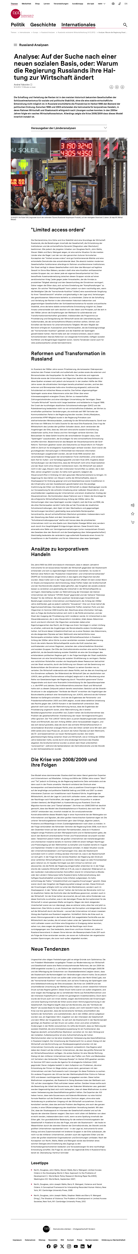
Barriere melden (91, 1240)
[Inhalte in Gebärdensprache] (119, 4)
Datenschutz (30, 1240)
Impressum (17, 1240)
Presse (79, 1240)
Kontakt (70, 1240)
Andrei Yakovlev (23, 84)
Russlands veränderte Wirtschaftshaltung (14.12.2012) (76, 32)
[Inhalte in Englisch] (126, 4)
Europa (35, 32)
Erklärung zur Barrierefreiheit (113, 1240)
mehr (101, 4)
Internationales (25, 32)
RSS (62, 1240)
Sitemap (42, 1240)
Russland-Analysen (48, 32)
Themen (13, 32)
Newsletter (52, 1240)
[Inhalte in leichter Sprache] (113, 4)
